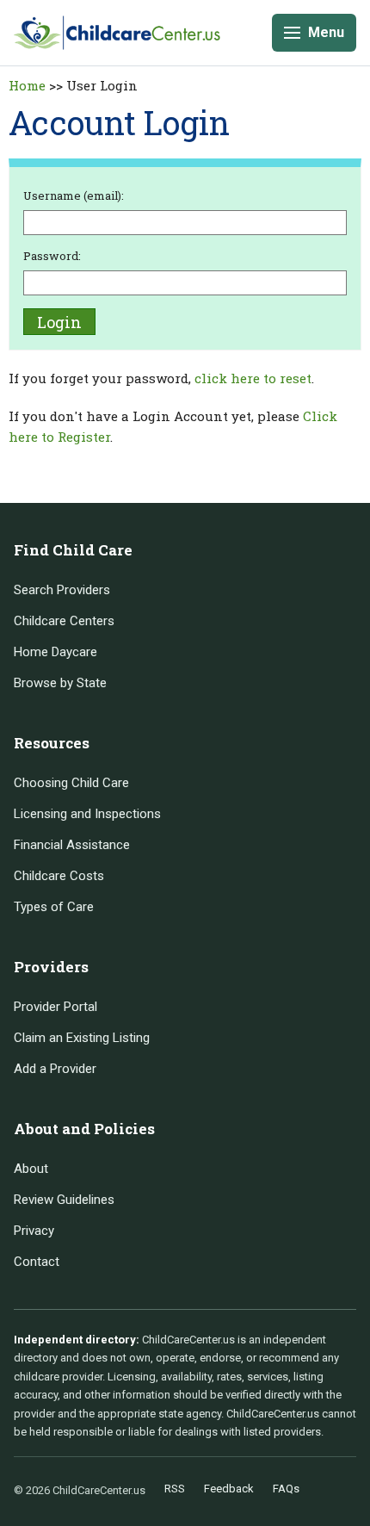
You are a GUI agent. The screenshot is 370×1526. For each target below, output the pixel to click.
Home (27, 85)
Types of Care (54, 907)
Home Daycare (55, 652)
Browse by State (60, 683)
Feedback (229, 1488)
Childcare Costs (59, 876)
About (31, 1168)
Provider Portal (55, 1006)
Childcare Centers (64, 621)
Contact (36, 1261)
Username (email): (73, 195)
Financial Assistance (72, 845)
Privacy (34, 1230)
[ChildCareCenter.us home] (117, 32)
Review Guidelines (64, 1199)
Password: (52, 256)
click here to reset (252, 378)
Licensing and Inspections (87, 814)
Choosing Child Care (71, 783)
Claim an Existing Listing (82, 1037)
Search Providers (62, 590)
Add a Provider (55, 1068)
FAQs (286, 1488)
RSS (174, 1488)
